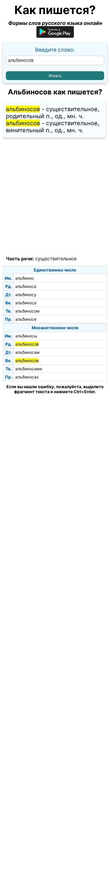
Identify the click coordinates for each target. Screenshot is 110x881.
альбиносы (26, 335)
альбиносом (27, 310)
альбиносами (28, 368)
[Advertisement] (55, 197)
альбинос (24, 278)
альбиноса (25, 286)
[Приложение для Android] (55, 36)
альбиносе (25, 319)
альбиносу (25, 294)
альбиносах (27, 376)
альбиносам (27, 352)
